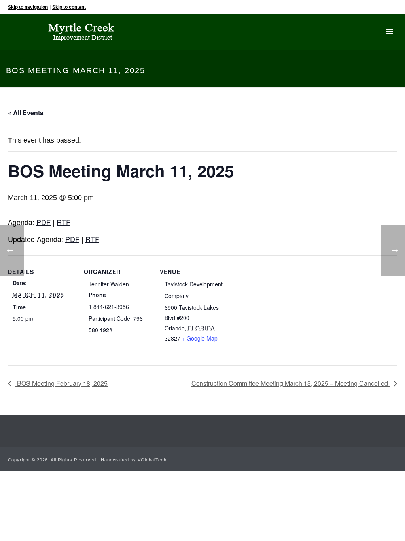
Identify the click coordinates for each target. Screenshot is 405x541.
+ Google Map (200, 338)
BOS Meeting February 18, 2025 (61, 383)
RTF (63, 222)
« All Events (26, 112)
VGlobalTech (152, 459)
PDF (43, 222)
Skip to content (69, 7)
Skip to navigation (28, 7)
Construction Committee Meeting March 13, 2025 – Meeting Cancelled (290, 383)
